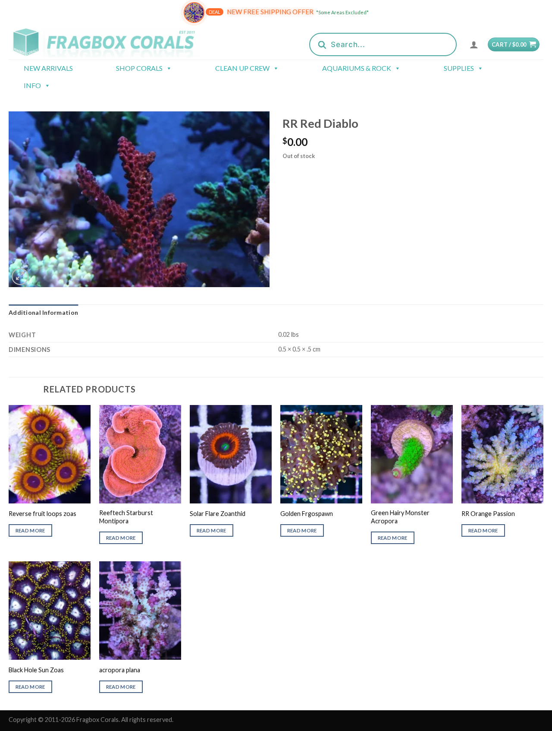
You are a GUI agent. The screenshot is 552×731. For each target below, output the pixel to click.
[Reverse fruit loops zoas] (50, 454)
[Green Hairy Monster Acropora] (412, 454)
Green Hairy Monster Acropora (400, 517)
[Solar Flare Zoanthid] (231, 454)
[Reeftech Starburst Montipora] (140, 454)
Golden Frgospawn (306, 513)
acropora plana (119, 670)
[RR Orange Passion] (502, 454)
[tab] (43, 312)
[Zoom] (20, 276)
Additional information (43, 312)
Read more (30, 530)
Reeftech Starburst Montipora (126, 517)
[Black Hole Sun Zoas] (50, 610)
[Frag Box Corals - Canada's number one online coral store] (116, 42)
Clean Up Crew (242, 68)
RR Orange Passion (488, 513)
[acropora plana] (140, 610)
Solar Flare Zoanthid (217, 513)
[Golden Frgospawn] (321, 454)
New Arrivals (48, 68)
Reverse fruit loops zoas (42, 513)
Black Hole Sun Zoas (36, 670)
